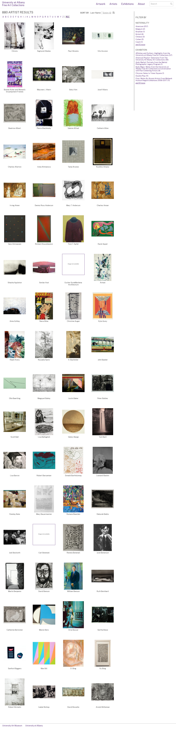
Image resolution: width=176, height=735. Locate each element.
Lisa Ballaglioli (44, 437)
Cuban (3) (140, 39)
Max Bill (44, 668)
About (141, 3)
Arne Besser (73, 630)
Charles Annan (103, 205)
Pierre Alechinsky (44, 128)
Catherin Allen (102, 128)
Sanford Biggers (14, 668)
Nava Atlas (43, 321)
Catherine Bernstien (15, 630)
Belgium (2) (140, 29)
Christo (15, 51)
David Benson (44, 591)
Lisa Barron (14, 476)
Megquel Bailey (44, 398)
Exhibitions (127, 3)
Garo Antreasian (14, 244)
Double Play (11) (142, 76)
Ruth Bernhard (103, 591)
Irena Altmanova (44, 167)
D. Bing (73, 668)
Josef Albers (103, 90)
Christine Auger (73, 321)
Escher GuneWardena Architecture (73, 284)
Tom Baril (103, 437)
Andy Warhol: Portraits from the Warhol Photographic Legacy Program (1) (151, 63)
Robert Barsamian (44, 476)
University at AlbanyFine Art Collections (13, 4)
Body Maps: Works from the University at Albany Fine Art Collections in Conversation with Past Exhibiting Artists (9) (153, 69)
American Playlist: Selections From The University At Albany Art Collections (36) (152, 59)
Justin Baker (73, 398)
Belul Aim (73, 90)
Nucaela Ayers (44, 360)
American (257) (142, 26)
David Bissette (73, 707)
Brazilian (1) (140, 32)
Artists (113, 3)
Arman (102, 283)
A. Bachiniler (73, 360)
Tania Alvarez (73, 167)
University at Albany (34, 726)
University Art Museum (12, 726)
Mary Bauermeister (44, 514)
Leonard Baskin (102, 476)
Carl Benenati (44, 553)
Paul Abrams (73, 51)
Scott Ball (15, 437)
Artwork (100, 3)
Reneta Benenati (73, 553)
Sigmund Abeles (44, 51)
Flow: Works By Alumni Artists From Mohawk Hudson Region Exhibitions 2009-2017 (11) (154, 79)
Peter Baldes (102, 398)
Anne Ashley (15, 321)
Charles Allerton (14, 167)
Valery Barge (73, 437)
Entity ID (107, 12)
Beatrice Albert (14, 128)
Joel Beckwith (14, 553)
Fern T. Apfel (73, 244)
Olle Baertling (14, 398)
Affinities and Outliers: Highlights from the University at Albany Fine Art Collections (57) (154, 54)
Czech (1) (139, 42)
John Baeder (103, 360)
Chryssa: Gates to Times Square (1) (150, 73)
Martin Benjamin (14, 591)
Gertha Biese (102, 630)
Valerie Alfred (73, 128)
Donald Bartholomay (73, 476)
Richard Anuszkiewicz (44, 244)
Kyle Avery (102, 321)
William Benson (73, 591)
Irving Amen (15, 205)
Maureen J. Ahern (44, 90)
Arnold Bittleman (103, 707)
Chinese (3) (140, 37)
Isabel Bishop (44, 707)
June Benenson (103, 553)
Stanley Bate (14, 514)
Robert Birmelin (14, 707)
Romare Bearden (73, 514)
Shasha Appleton (15, 283)
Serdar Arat (44, 283)
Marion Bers (44, 630)
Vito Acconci (103, 51)
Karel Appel (103, 244)
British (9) (140, 34)
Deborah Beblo (103, 514)
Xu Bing (102, 668)
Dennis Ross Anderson (44, 205)
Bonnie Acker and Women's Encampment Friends (14, 91)
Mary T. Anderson (73, 205)
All (67, 17)
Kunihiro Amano (102, 167)
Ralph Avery (15, 360)
